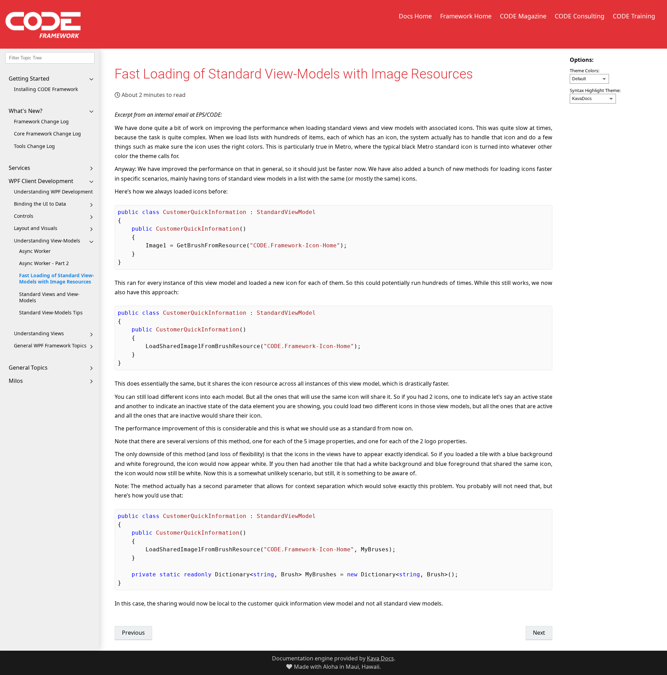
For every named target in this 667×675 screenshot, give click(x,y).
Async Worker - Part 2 (44, 263)
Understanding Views (39, 333)
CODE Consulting (579, 16)
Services (19, 168)
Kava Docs (380, 658)
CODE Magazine (523, 16)
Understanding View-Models (47, 240)
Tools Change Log (34, 146)
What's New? (25, 111)
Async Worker (35, 251)
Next (539, 632)
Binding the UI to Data (40, 203)
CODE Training (634, 16)
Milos (16, 381)
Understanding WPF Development (53, 191)
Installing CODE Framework (46, 89)
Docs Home (415, 16)
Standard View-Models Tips (51, 312)
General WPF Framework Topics (50, 345)
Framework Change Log (41, 121)
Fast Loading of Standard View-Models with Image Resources (56, 278)
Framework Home (466, 16)
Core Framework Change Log (47, 133)
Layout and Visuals (35, 228)
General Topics (28, 367)
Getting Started (29, 78)
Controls (23, 216)
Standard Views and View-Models (49, 297)
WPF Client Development (41, 181)
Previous (133, 632)
